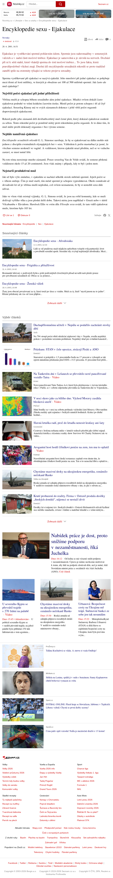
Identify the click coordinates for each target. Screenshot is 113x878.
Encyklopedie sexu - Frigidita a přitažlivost (28, 265)
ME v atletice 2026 (85, 781)
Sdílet (101, 39)
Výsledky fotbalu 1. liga (87, 773)
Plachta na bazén (36, 837)
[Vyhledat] (60, 4)
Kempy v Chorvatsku (49, 800)
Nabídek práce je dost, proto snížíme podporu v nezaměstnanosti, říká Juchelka (79, 544)
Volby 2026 (7, 768)
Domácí (37, 353)
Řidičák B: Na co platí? (87, 812)
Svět (35, 333)
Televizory (38, 852)
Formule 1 (82, 785)
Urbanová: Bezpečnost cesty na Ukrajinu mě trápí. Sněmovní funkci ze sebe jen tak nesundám (93, 609)
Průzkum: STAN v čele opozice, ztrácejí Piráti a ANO (66, 349)
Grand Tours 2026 (48, 789)
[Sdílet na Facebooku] (104, 215)
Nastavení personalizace (65, 866)
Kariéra (42, 863)
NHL (79, 789)
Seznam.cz (103, 4)
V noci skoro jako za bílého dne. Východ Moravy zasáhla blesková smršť (67, 400)
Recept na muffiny (10, 804)
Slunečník (64, 837)
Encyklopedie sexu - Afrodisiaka (53, 241)
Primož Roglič (46, 785)
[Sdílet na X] (109, 215)
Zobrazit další (54, 303)
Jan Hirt (43, 777)
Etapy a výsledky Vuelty (51, 773)
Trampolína (52, 837)
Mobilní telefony (35, 847)
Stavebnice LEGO (53, 847)
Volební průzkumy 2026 (13, 773)
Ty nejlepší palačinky (12, 800)
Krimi (36, 381)
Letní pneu (87, 847)
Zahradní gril (51, 842)
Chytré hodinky (52, 852)
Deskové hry (100, 847)
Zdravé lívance (9, 808)
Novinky (6, 37)
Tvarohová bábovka (11, 812)
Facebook (12, 863)
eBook (90, 39)
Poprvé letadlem (47, 804)
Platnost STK (83, 820)
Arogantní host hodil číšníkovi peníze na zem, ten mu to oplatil (71, 447)
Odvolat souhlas (43, 866)
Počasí (36, 406)
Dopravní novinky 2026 (88, 808)
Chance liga (82, 768)
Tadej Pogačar (46, 781)
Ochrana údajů (96, 863)
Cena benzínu (89, 828)
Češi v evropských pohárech (55, 833)
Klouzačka (76, 837)
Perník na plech (9, 820)
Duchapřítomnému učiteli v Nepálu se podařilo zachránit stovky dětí (72, 326)
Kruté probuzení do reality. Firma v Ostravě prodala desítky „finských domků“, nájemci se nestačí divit (69, 497)
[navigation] (3, 4)
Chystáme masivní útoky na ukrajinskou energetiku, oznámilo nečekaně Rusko (70, 473)
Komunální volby (10, 789)
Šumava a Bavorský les (51, 808)
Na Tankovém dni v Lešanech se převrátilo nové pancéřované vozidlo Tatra (70, 375)
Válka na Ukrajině (41, 479)
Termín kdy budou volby (13, 781)
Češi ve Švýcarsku (48, 812)
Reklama (32, 863)
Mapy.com (37, 828)
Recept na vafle (9, 816)
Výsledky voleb (9, 777)
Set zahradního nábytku (94, 837)
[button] (17, 249)
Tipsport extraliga (85, 777)
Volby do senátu (9, 785)
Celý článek (64, 571)
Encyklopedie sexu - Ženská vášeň (22, 283)
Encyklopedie (29, 224)
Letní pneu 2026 (84, 800)
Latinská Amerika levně (50, 816)
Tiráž (50, 863)
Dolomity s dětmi (47, 820)
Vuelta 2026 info (47, 768)
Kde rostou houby (72, 828)
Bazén (23, 837)
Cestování (38, 427)
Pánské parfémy (69, 852)
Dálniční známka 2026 (87, 804)
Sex (39, 224)
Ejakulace (48, 224)
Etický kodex (81, 863)
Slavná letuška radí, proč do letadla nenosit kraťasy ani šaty (69, 423)
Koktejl (36, 455)
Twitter (23, 863)
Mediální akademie (64, 863)
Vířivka (62, 842)
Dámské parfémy (72, 847)
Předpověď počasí (53, 828)
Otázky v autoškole (86, 816)
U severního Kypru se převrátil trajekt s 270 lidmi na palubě (15, 607)
